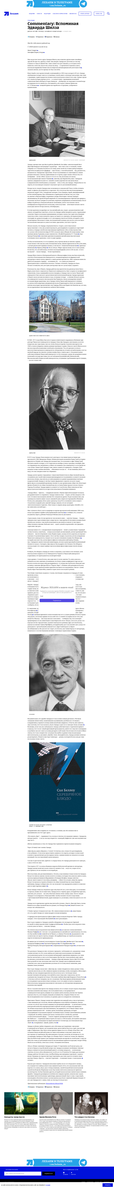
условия (48, 1185)
